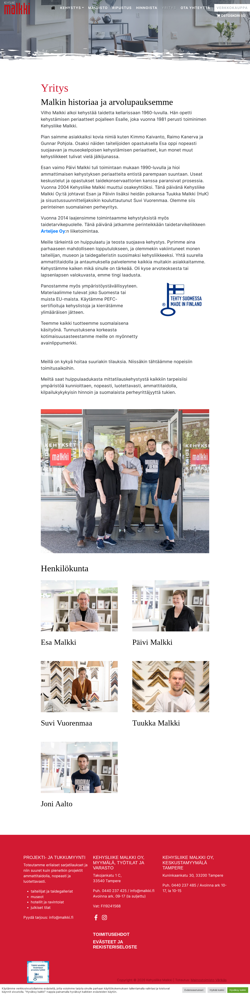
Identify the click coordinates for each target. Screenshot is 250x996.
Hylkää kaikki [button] (217, 990)
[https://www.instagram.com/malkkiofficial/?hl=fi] (104, 917)
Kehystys (70, 8)
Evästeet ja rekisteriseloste (115, 944)
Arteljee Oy (53, 231)
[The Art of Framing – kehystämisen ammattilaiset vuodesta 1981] (17, 8)
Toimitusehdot (111, 934)
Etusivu (53, 7)
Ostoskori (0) (233, 16)
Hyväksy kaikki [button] (238, 990)
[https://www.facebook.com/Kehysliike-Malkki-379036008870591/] (96, 917)
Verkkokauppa (232, 8)
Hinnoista (146, 8)
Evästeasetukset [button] (194, 990)
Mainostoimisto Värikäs (209, 980)
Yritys (169, 8)
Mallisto (98, 8)
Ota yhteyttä (195, 8)
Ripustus (122, 8)
